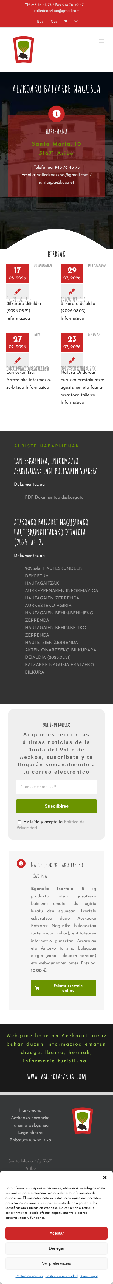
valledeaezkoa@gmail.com (57, 11)
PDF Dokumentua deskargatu (54, 497)
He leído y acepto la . (50, 825)
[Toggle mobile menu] (102, 41)
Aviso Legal (89, 1276)
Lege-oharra (30, 1133)
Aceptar (57, 1233)
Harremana (30, 1110)
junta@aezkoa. (53, 182)
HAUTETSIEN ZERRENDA (51, 643)
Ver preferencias (56, 1263)
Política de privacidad (62, 1276)
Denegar (56, 1248)
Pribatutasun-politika (30, 1140)
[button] (105, 1177)
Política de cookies (29, 1276)
